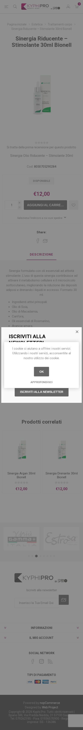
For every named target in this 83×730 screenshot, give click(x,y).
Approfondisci (41, 382)
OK (41, 371)
